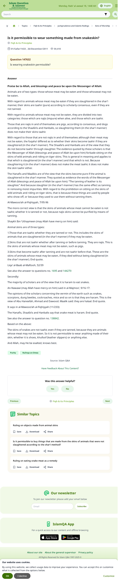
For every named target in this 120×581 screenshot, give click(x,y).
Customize (108, 575)
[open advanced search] (106, 14)
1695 (54, 270)
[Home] (14, 26)
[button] (17, 432)
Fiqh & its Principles (21, 42)
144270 (67, 270)
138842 (54, 318)
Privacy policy (85, 552)
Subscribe (81, 506)
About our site (34, 552)
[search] (115, 14)
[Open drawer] (116, 6)
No (67, 388)
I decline (22, 575)
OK (7, 575)
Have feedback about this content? (60, 368)
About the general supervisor (60, 552)
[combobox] (54, 14)
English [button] (107, 5)
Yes (52, 388)
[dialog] (59, 570)
